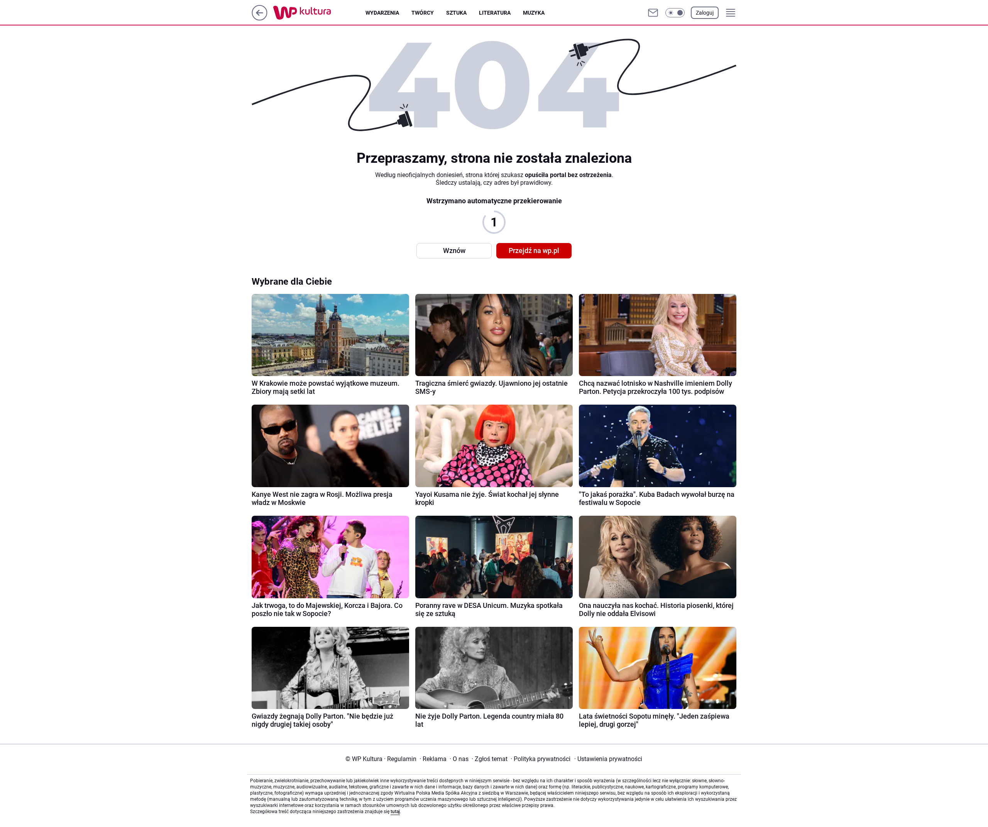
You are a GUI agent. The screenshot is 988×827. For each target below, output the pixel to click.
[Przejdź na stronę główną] (259, 18)
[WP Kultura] (319, 13)
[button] (675, 12)
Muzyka (534, 13)
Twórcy (422, 13)
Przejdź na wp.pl (534, 250)
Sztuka (456, 13)
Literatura (495, 13)
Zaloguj (705, 13)
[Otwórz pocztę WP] (653, 13)
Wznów (454, 250)
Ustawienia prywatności (608, 759)
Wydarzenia (382, 13)
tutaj (395, 811)
